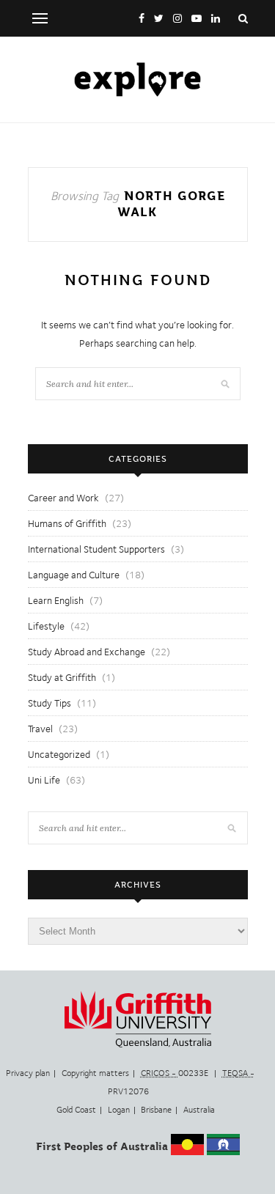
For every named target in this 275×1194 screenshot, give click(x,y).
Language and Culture (74, 575)
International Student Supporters (96, 549)
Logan (119, 1110)
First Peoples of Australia (102, 1146)
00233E (175, 1073)
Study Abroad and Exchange (86, 651)
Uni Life (44, 780)
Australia (199, 1110)
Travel (40, 728)
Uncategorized (59, 754)
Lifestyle (46, 626)
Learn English (56, 600)
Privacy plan (28, 1073)
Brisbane (156, 1110)
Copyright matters (95, 1073)
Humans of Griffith (67, 523)
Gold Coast (76, 1110)
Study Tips (49, 703)
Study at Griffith (62, 677)
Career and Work (63, 498)
